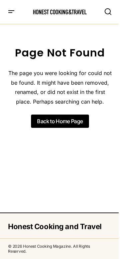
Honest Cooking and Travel (55, 226)
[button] (11, 12)
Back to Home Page (60, 121)
